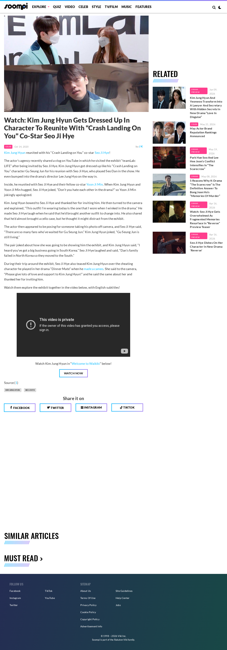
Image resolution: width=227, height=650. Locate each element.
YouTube (50, 597)
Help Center (122, 597)
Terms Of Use (87, 597)
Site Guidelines (124, 590)
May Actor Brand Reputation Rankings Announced (203, 132)
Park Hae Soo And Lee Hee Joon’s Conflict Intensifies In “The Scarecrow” (204, 163)
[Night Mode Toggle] (219, 7)
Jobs (118, 605)
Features (143, 7)
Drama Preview (195, 90)
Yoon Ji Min (94, 184)
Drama (194, 176)
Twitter (57, 407)
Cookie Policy (88, 612)
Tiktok (129, 407)
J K (141, 146)
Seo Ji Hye (102, 153)
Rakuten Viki (121, 639)
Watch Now (73, 373)
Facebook (21, 407)
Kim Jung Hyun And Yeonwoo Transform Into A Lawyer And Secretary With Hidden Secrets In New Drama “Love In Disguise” (206, 107)
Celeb (83, 7)
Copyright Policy (89, 619)
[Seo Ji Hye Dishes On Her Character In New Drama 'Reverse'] (169, 243)
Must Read (21, 557)
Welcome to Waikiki (86, 363)
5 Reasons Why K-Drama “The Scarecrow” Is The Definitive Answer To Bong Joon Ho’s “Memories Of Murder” (206, 188)
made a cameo (93, 269)
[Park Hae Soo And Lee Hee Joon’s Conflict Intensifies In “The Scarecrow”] (169, 158)
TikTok (48, 590)
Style (96, 7)
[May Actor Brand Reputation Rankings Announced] (169, 133)
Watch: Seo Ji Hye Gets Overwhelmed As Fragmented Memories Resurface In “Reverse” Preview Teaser (205, 219)
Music (126, 7)
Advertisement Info (91, 626)
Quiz (57, 7)
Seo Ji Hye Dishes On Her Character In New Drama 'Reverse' (206, 246)
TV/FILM (111, 7)
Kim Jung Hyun (15, 153)
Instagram (93, 407)
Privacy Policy (88, 605)
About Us (85, 590)
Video (70, 7)
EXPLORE (39, 7)
